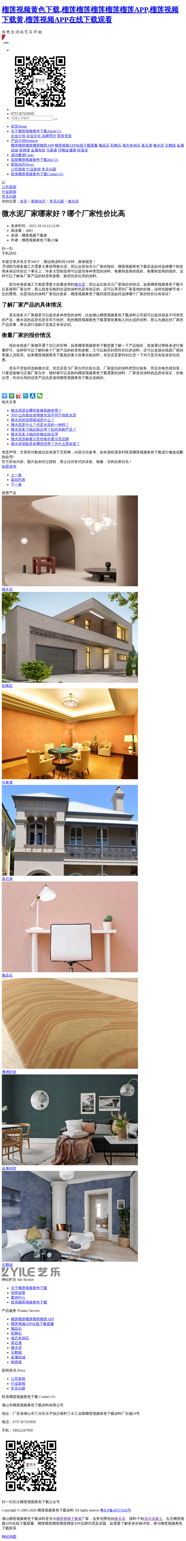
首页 (19, 126)
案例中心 (18, 1297)
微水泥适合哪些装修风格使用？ (36, 410)
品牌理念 (49, 136)
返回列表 (18, 480)
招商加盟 (18, 1293)
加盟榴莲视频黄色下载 (34, 160)
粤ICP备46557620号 (115, 1510)
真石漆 (146, 145)
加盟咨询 (9, 466)
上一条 (16, 475)
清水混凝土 (153, 1519)
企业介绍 (18, 136)
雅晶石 (104, 145)
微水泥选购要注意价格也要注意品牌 (40, 439)
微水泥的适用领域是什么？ (32, 420)
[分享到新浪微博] (19, 395)
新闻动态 (22, 164)
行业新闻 (33, 169)
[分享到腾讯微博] (26, 395)
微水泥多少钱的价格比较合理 (34, 434)
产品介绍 (24, 141)
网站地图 (9, 1537)
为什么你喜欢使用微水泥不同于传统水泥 (43, 415)
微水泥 (158, 145)
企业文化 (33, 136)
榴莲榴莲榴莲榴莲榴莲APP (32, 145)
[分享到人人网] (33, 395)
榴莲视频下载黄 (69, 1519)
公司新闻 (18, 169)
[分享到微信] (40, 395)
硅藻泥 (82, 150)
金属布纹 (38, 150)
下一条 (16, 484)
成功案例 (22, 155)
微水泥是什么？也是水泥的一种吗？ (40, 425)
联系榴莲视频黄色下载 (37, 174)
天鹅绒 (170, 145)
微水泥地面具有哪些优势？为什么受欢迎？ (45, 444)
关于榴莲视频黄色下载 (36, 131)
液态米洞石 (131, 145)
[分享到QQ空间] (12, 395)
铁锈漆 (24, 150)
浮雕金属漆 (67, 150)
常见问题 (49, 169)
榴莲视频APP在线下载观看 (76, 145)
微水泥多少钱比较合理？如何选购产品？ (43, 429)
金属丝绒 (18, 1357)
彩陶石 (115, 145)
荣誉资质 (64, 136)
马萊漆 (51, 150)
